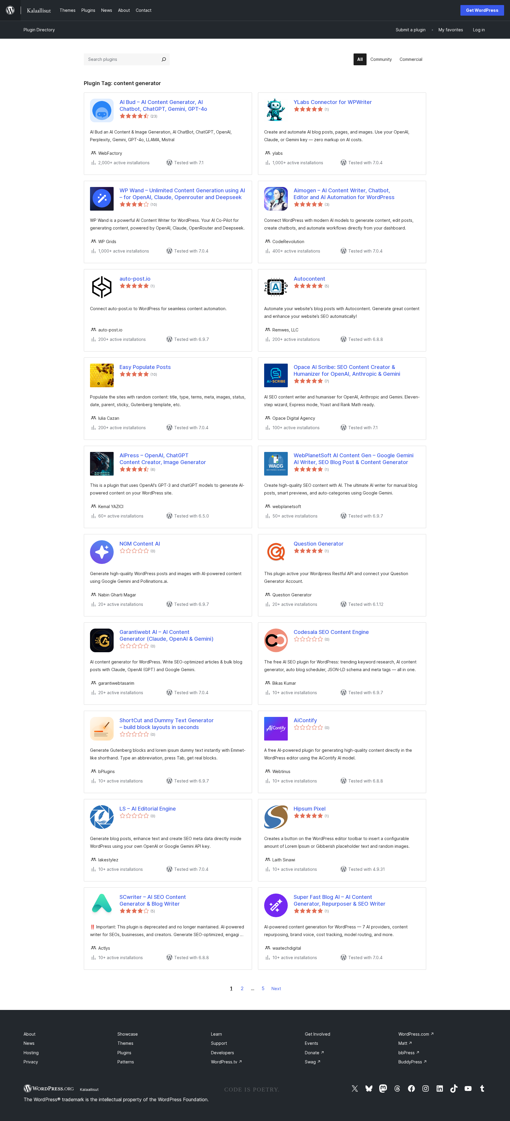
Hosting (31, 1052)
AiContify (305, 720)
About (29, 1034)
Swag (313, 1061)
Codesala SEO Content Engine (331, 632)
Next (276, 988)
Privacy (31, 1061)
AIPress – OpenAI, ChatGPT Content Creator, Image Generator (163, 458)
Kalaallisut (89, 1089)
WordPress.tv (226, 1061)
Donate (314, 1052)
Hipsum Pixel (310, 809)
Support (219, 1043)
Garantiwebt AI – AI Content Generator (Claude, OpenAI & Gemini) (167, 635)
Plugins (124, 1052)
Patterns (125, 1061)
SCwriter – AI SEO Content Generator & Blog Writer (153, 900)
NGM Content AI (140, 544)
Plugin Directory (39, 29)
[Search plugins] (164, 59)
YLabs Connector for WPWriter (333, 102)
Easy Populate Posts (145, 367)
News (29, 1043)
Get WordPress (482, 10)
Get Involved (317, 1034)
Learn (216, 1034)
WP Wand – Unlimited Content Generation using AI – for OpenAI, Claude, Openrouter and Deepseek (182, 193)
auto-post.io (135, 279)
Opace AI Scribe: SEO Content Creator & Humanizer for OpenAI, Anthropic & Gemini (347, 370)
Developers (222, 1052)
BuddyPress (412, 1061)
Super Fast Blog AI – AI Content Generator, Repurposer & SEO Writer (339, 900)
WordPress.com (416, 1034)
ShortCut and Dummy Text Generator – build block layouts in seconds (167, 723)
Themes (125, 1043)
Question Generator (319, 544)
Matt (405, 1043)
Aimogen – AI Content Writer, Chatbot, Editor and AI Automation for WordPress (344, 193)
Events (311, 1043)
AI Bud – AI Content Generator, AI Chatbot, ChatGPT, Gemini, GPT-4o (163, 105)
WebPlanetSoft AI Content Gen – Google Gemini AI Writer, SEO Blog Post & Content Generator (353, 458)
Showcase (127, 1034)
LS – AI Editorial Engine (148, 809)
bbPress (409, 1052)
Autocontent (309, 279)
